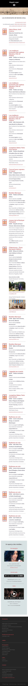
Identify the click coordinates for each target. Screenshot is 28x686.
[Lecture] (6, 576)
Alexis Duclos (4, 654)
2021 (10, 26)
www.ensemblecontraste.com (16, 164)
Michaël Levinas (5, 628)
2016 (25, 26)
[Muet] (18, 576)
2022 (24, 24)
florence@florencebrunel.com (8, 677)
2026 (15, 24)
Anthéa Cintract (14, 567)
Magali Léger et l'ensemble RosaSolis (9, 623)
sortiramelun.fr (12, 188)
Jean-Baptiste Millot (6, 651)
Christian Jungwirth (6, 648)
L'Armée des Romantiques (7, 630)
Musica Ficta (4, 631)
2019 (16, 26)
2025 (18, 24)
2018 (19, 26)
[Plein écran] (22, 598)
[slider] (21, 575)
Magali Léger (14, 2)
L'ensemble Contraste (6, 625)
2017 (22, 26)
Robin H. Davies (5, 653)
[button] (14, 594)
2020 (13, 26)
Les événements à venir (20, 22)
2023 (21, 24)
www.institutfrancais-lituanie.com (17, 42)
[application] (14, 575)
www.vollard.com (13, 78)
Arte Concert (4, 660)
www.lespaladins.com (14, 215)
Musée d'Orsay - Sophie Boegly (8, 649)
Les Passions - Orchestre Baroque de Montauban (12, 626)
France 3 (4, 659)
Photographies (14, 548)
